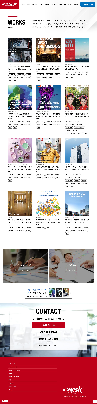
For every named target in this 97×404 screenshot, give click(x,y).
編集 (10, 80)
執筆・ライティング (25, 77)
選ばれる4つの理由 (57, 4)
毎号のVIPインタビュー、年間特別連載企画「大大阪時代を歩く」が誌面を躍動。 (48, 116)
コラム (10, 389)
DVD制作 (68, 174)
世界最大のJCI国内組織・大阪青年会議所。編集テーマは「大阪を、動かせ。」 (77, 222)
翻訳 (15, 80)
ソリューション (26, 4)
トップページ (12, 363)
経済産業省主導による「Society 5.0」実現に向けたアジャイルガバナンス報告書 (48, 222)
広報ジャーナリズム (37, 4)
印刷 (10, 77)
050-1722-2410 (48, 339)
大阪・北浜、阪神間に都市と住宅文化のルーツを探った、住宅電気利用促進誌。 (20, 222)
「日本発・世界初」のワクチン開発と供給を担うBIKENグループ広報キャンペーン (77, 169)
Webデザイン (69, 121)
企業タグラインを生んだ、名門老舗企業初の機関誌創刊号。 (77, 68)
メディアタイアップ (79, 127)
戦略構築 (80, 133)
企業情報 (75, 4)
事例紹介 (47, 4)
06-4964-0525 (48, 332)
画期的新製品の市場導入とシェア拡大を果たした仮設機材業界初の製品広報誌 (48, 169)
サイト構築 (79, 124)
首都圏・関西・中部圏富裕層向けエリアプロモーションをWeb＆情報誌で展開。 (77, 116)
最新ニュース (67, 4)
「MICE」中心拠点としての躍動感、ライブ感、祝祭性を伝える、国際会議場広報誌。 (20, 116)
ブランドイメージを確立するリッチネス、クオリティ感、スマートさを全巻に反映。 (20, 169)
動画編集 (84, 180)
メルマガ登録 (12, 386)
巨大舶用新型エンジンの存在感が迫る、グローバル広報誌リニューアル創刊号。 (20, 69)
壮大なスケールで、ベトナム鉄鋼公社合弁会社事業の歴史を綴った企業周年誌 (48, 69)
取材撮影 (16, 77)
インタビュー (12, 74)
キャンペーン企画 (70, 124)
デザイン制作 (21, 74)
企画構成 (29, 74)
